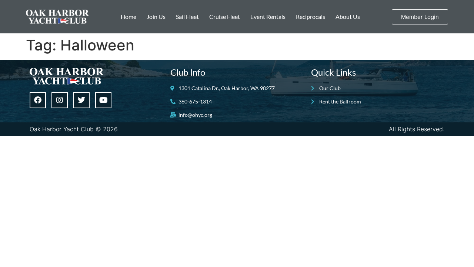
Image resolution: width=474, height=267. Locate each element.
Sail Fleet (187, 16)
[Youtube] (103, 100)
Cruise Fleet (224, 16)
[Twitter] (81, 100)
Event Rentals (268, 16)
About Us (348, 16)
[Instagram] (59, 100)
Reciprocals (310, 16)
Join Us (156, 16)
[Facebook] (38, 100)
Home (128, 16)
